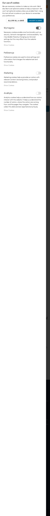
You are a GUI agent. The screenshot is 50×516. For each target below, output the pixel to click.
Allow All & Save (16, 20)
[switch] (38, 28)
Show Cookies (9, 45)
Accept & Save (35, 20)
